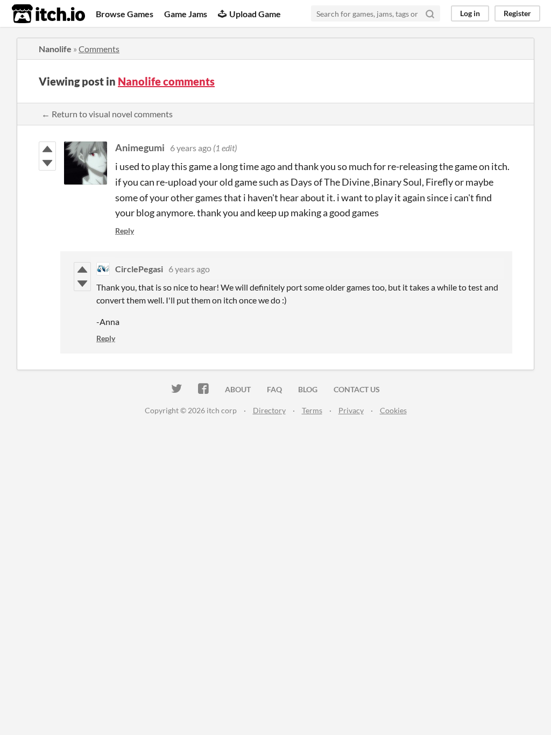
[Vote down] (47, 163)
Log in (470, 13)
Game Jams (185, 14)
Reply (124, 230)
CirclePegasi (139, 269)
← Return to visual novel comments (107, 114)
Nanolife (55, 49)
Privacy (351, 410)
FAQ (274, 389)
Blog (307, 389)
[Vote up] (47, 149)
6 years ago (190, 148)
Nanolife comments (166, 81)
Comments (99, 49)
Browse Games (124, 14)
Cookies (393, 410)
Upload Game (255, 14)
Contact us (357, 389)
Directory (269, 410)
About (238, 389)
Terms (312, 410)
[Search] (430, 13)
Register (517, 13)
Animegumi (140, 147)
